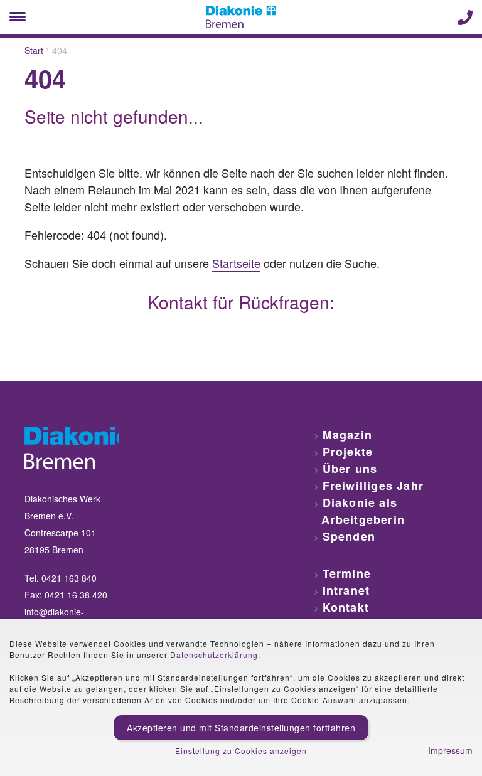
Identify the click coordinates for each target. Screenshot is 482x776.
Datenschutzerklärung (214, 654)
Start (33, 50)
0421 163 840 (69, 577)
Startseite (236, 263)
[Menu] (17, 17)
